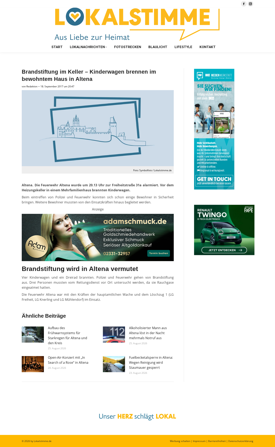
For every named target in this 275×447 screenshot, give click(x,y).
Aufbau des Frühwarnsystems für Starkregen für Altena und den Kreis (67, 335)
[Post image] (33, 334)
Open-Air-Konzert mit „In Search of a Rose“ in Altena (68, 360)
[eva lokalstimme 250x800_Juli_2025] (98, 260)
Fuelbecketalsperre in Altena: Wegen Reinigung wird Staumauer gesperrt (151, 362)
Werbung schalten (180, 441)
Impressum (199, 441)
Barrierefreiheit (217, 441)
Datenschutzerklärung (240, 441)
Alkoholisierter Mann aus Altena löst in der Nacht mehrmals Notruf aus (148, 333)
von (29, 86)
